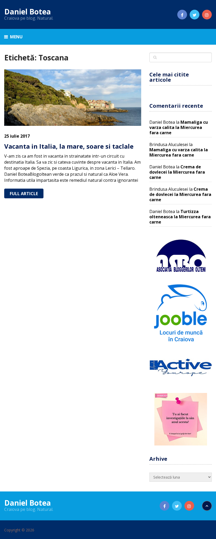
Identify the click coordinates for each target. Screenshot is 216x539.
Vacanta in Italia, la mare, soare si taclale (69, 146)
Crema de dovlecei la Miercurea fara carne (177, 172)
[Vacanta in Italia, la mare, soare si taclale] (72, 97)
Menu (16, 37)
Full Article (24, 193)
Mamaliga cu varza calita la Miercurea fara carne (178, 127)
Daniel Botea (27, 11)
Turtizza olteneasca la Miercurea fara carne (180, 217)
